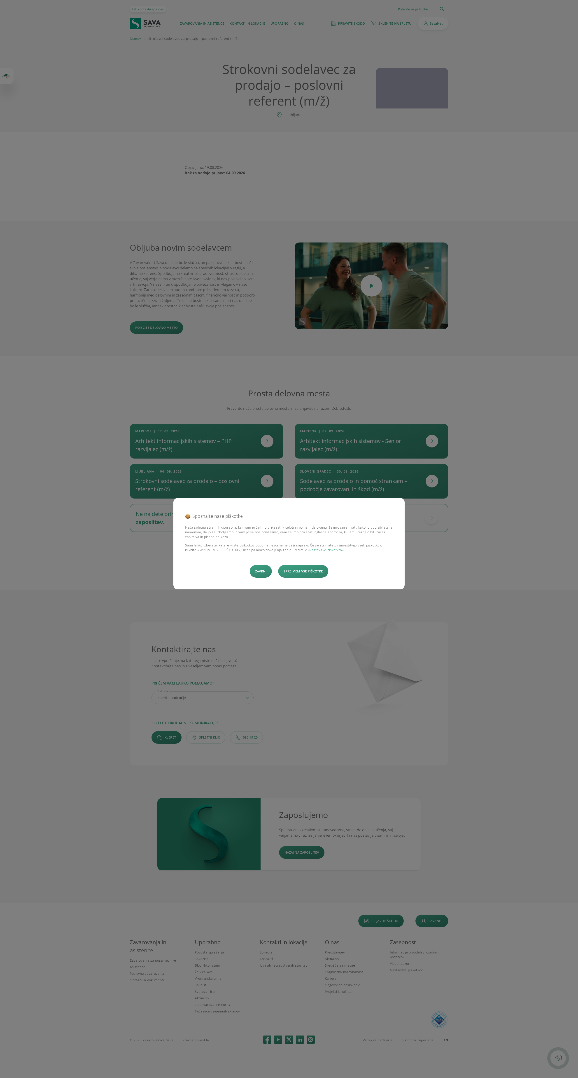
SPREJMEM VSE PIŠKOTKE (303, 571)
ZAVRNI (261, 571)
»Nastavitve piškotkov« (326, 550)
